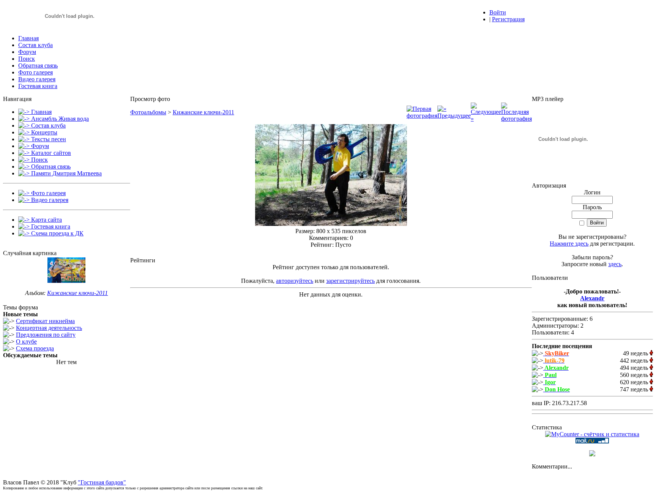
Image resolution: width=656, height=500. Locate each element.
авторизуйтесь (294, 281)
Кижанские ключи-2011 (77, 293)
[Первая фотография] (422, 115)
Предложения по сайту (46, 334)
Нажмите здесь (569, 243)
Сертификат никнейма (45, 321)
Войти (497, 12)
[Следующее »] (486, 118)
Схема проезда (35, 348)
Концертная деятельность (49, 328)
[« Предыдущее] (454, 115)
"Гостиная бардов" (102, 482)
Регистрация (508, 19)
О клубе (26, 341)
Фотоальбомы (148, 112)
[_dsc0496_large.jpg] (331, 224)
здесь (614, 264)
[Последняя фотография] (516, 118)
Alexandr (592, 298)
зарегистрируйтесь (350, 281)
